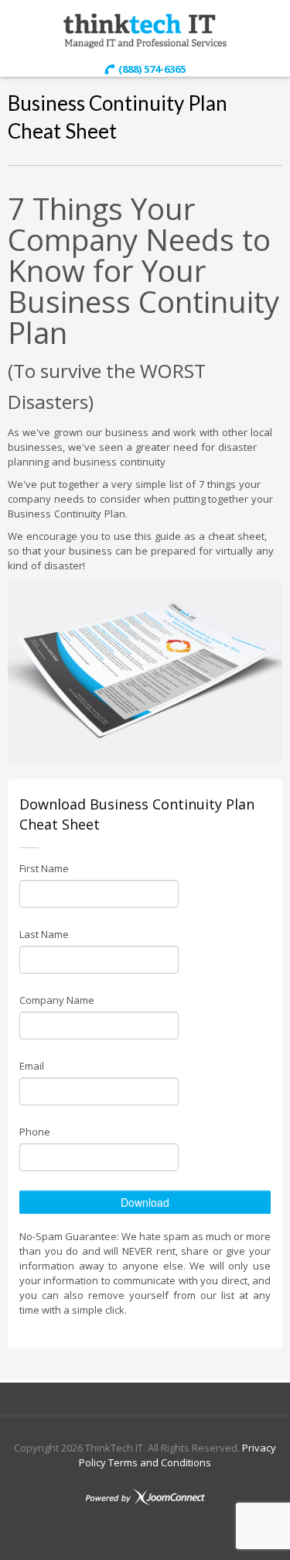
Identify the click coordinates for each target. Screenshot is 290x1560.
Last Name (44, 934)
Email (31, 1066)
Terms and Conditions (158, 1462)
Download (145, 1202)
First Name (44, 868)
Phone (34, 1132)
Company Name (56, 1000)
